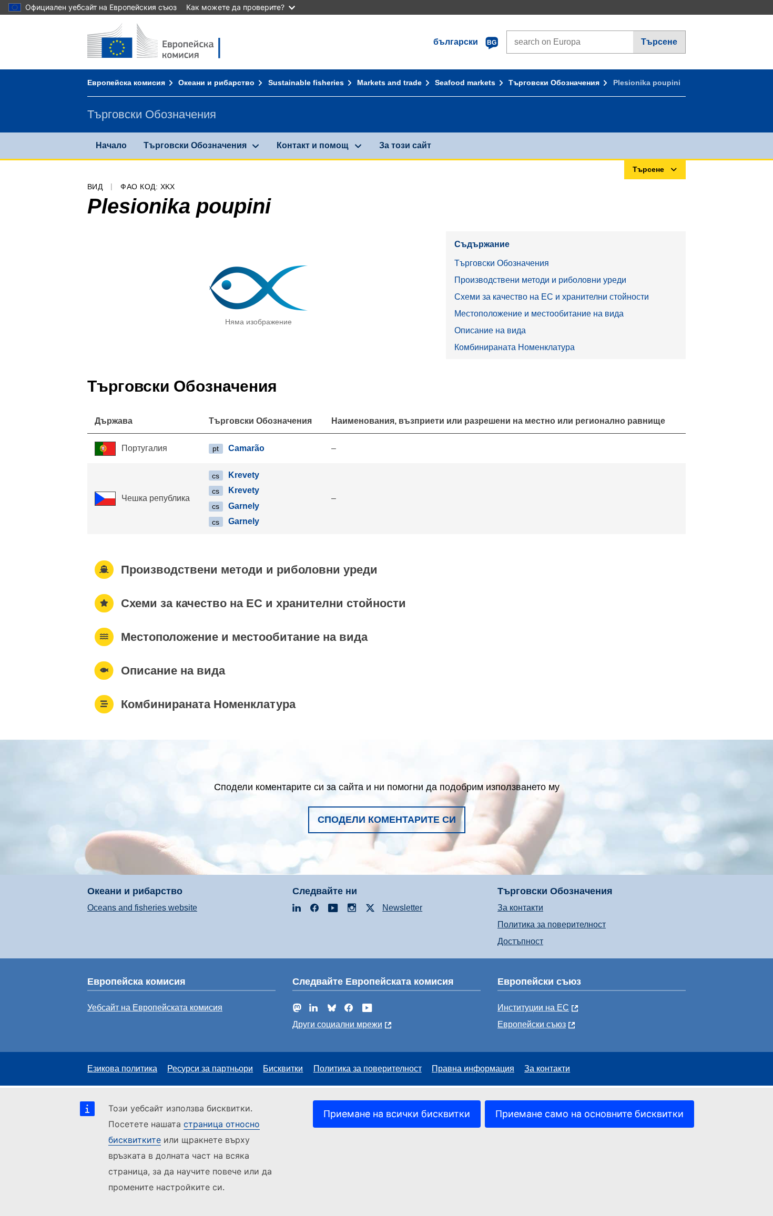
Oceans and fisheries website (142, 907)
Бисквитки (283, 1068)
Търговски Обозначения (553, 82)
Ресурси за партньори (210, 1068)
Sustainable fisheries (306, 82)
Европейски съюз (531, 1024)
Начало (111, 145)
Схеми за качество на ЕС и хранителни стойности (551, 296)
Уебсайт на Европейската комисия (154, 1007)
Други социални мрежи (337, 1024)
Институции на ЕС (533, 1007)
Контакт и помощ (313, 145)
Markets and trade (389, 82)
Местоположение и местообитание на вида (539, 313)
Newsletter (402, 907)
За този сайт (405, 145)
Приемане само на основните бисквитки (589, 1113)
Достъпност (520, 941)
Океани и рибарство (216, 82)
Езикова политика (122, 1068)
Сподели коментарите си (387, 819)
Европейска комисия (126, 82)
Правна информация (473, 1068)
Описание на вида (490, 330)
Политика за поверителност (551, 924)
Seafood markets (465, 82)
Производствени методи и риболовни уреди (540, 279)
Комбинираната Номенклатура (514, 347)
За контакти (520, 907)
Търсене (659, 41)
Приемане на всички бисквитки (396, 1113)
